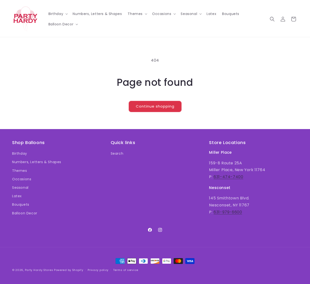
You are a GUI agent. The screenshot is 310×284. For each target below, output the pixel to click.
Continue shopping (155, 106)
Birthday (19, 153)
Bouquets (20, 204)
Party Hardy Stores (39, 270)
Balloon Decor (24, 213)
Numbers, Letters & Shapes (36, 162)
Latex (17, 196)
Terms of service (125, 270)
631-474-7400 (228, 177)
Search (117, 153)
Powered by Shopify (68, 270)
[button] (58, 14)
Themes (19, 170)
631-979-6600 (228, 212)
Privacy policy (98, 270)
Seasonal (20, 187)
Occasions (21, 179)
